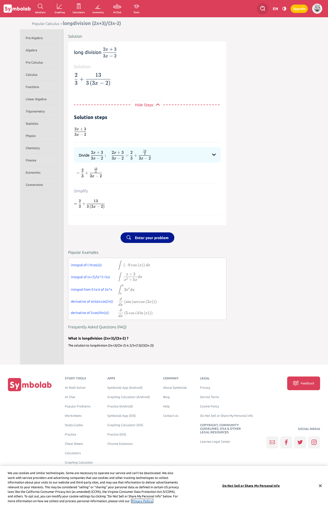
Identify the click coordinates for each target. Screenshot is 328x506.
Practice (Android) (120, 406)
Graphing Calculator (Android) (128, 397)
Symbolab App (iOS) (121, 416)
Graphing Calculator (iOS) (125, 425)
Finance (31, 160)
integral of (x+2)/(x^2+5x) (90, 277)
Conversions (34, 184)
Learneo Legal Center (215, 441)
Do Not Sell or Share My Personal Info (226, 416)
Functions (32, 86)
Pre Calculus (34, 62)
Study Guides (74, 425)
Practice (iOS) (116, 434)
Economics (33, 172)
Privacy (205, 387)
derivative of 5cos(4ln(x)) (90, 312)
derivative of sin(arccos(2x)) (92, 301)
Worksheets (73, 416)
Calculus (31, 74)
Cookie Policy (209, 406)
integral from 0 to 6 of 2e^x (91, 289)
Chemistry (33, 148)
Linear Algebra (36, 99)
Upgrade (299, 9)
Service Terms (209, 397)
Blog (166, 397)
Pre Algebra (34, 38)
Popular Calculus (45, 24)
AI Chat (70, 397)
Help (166, 406)
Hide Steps (144, 105)
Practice (70, 434)
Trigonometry (35, 111)
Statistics (32, 123)
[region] (164, 486)
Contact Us (170, 416)
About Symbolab (175, 387)
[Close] (320, 485)
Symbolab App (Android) (124, 387)
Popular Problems (78, 406)
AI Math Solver (75, 387)
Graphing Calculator (79, 462)
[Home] (30, 384)
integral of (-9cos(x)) (86, 265)
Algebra (31, 50)
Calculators (73, 453)
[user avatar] (317, 9)
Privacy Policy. (142, 501)
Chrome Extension (120, 444)
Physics (31, 135)
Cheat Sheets (74, 444)
